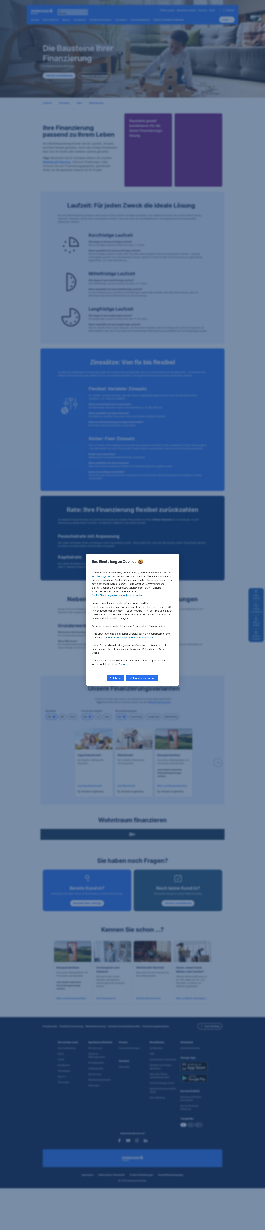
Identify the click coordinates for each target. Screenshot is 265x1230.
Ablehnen (115, 678)
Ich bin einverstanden (142, 678)
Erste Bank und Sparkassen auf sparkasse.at (131, 637)
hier (124, 664)
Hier (133, 576)
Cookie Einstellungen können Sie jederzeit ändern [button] (117, 595)
